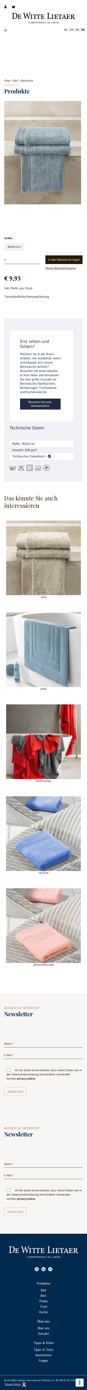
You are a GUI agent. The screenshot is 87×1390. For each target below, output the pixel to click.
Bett (43, 1296)
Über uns (44, 1328)
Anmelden (15, 1092)
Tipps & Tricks (43, 1350)
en (77, 30)
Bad (43, 1290)
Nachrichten (43, 1355)
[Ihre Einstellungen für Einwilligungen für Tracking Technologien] (80, 1383)
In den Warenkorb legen (64, 260)
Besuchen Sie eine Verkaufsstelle (40, 404)
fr (71, 30)
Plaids (43, 1301)
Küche (43, 1312)
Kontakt (43, 1334)
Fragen (43, 1361)
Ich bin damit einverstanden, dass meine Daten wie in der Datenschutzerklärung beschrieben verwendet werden (44, 1074)
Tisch (43, 1307)
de (83, 30)
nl (66, 30)
